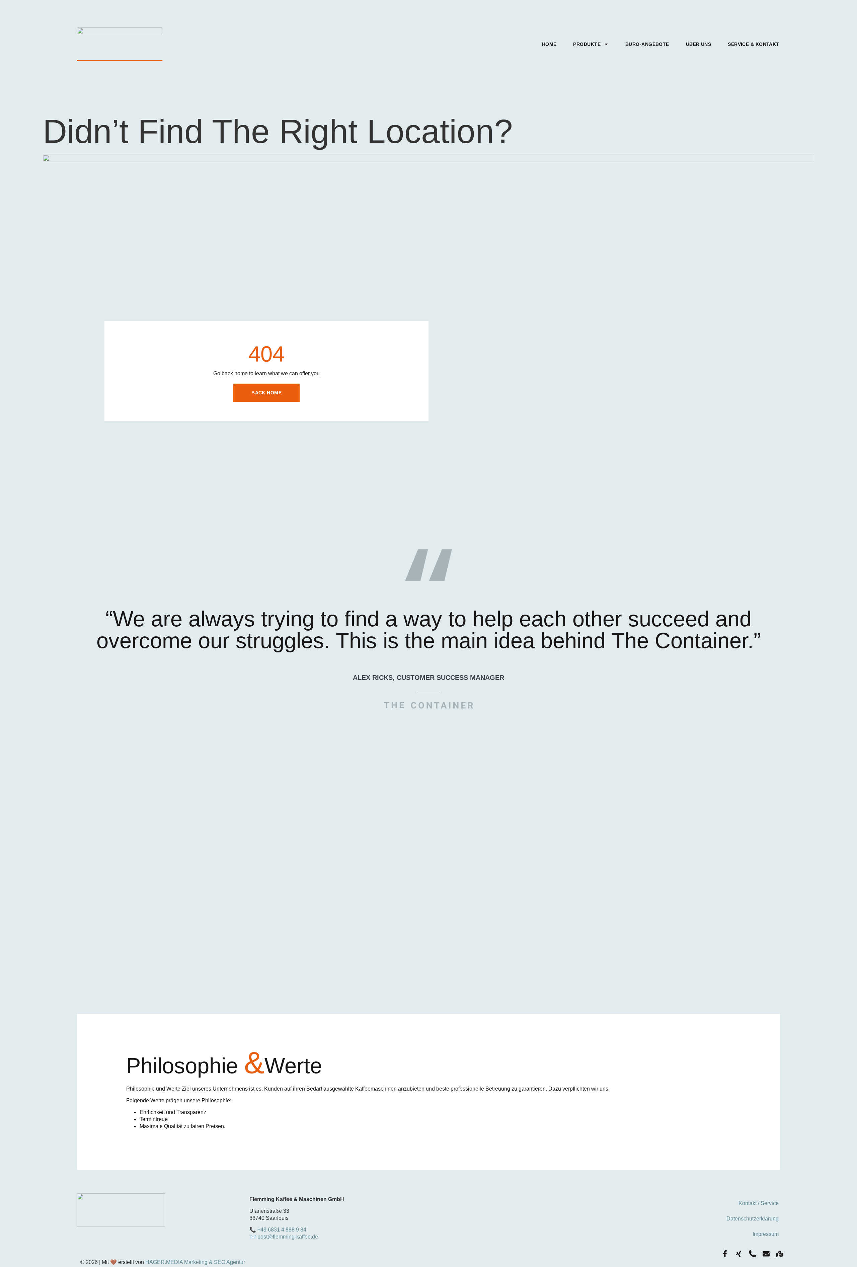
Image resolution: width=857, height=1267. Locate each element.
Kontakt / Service (758, 1203)
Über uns (698, 44)
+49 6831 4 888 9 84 (281, 1230)
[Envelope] (766, 1253)
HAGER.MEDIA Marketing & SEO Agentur (195, 1262)
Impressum (766, 1234)
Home (549, 44)
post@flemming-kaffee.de (287, 1237)
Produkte (587, 44)
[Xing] (738, 1253)
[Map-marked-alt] (779, 1253)
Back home (266, 392)
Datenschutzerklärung (752, 1218)
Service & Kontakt (753, 44)
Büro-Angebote (647, 44)
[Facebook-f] (724, 1253)
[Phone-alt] (752, 1253)
